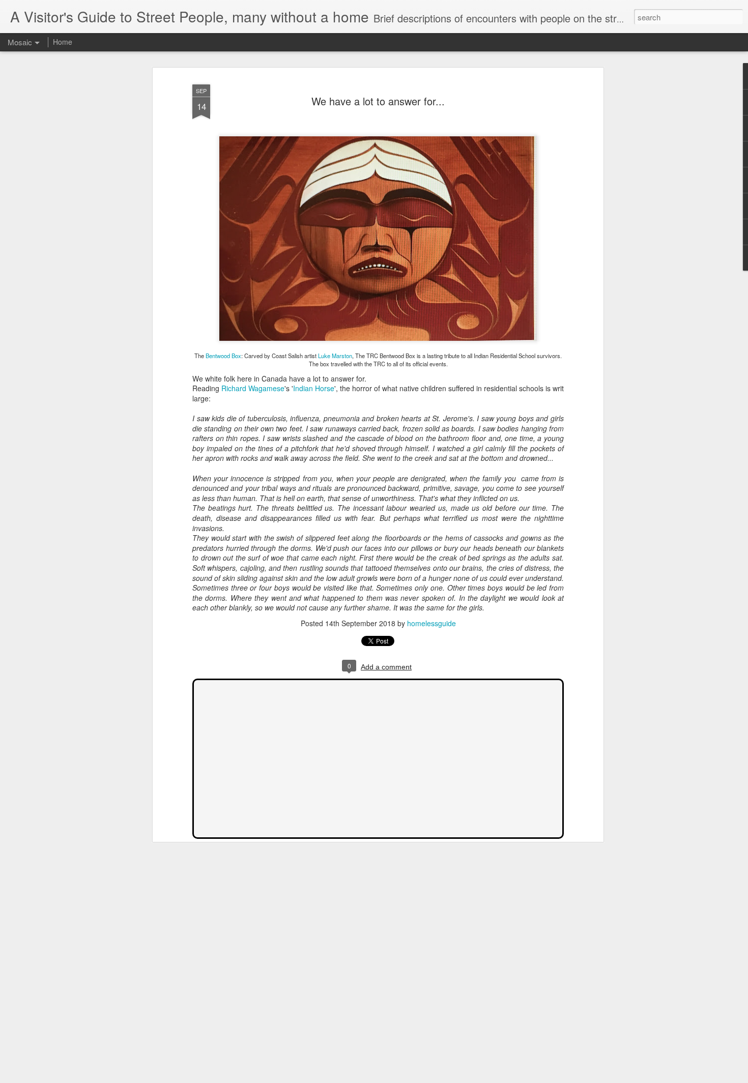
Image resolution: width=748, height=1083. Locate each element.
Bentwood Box (223, 356)
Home (62, 42)
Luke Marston (335, 356)
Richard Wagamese (252, 388)
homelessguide (431, 623)
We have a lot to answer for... (378, 101)
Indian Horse (313, 388)
